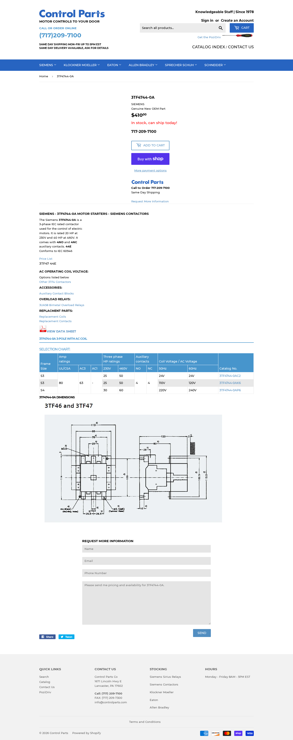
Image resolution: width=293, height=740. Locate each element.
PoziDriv (45, 692)
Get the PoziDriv (210, 37)
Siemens (46, 65)
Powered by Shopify (86, 733)
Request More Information (150, 201)
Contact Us (47, 687)
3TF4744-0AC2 (230, 376)
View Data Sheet (61, 331)
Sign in (207, 20)
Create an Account (237, 20)
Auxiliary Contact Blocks (56, 293)
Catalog (44, 682)
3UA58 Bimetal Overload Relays (61, 305)
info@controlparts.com (111, 702)
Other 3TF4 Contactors (55, 282)
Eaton (113, 65)
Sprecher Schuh (180, 65)
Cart (244, 28)
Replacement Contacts (55, 321)
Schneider (214, 65)
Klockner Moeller (80, 65)
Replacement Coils (52, 316)
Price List (45, 258)
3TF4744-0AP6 (230, 390)
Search (44, 676)
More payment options (150, 170)
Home (43, 76)
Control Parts (59, 733)
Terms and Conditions (145, 721)
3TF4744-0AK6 (230, 383)
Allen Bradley (142, 65)
